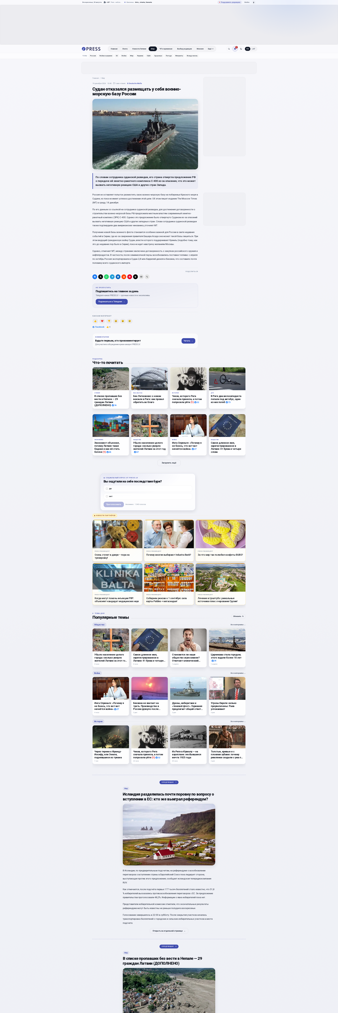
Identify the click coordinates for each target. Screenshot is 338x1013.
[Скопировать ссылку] (147, 276)
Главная (114, 49)
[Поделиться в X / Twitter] (100, 276)
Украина (140, 56)
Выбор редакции (184, 49)
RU (248, 49)
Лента (124, 49)
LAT (253, 49)
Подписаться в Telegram (111, 302)
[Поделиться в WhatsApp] (106, 276)
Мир (153, 49)
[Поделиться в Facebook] (94, 276)
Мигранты (179, 56)
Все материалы (238, 625)
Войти (247, 2)
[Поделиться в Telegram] (112, 276)
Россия (93, 56)
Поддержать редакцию (229, 2)
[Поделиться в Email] (141, 276)
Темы (84, 56)
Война (124, 56)
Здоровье (158, 56)
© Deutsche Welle (134, 83)
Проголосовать (113, 504)
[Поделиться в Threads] (135, 276)
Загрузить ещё (169, 463)
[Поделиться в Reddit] (123, 276)
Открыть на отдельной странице (169, 931)
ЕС (117, 56)
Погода (169, 56)
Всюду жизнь (192, 56)
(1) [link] (192, 402)
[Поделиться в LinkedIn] (118, 276)
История (98, 722)
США (149, 56)
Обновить (238, 616)
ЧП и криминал (165, 49)
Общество (99, 625)
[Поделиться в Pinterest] (129, 276)
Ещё (210, 49)
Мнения (200, 49)
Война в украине (106, 56)
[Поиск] (229, 48)
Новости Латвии (139, 49)
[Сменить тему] (241, 48)
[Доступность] (254, 2)
